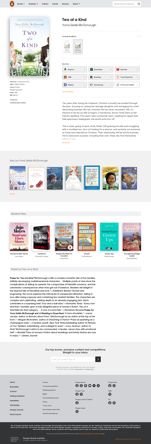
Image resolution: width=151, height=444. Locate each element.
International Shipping (50, 413)
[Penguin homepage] (12, 4)
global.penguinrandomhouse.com (128, 439)
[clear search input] (139, 4)
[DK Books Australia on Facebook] (109, 402)
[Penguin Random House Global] (16, 439)
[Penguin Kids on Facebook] (109, 385)
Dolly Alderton (87, 256)
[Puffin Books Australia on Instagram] (109, 394)
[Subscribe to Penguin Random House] (98, 359)
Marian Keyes (109, 256)
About (12, 382)
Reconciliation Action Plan (51, 409)
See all (12, 194)
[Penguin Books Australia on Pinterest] (85, 385)
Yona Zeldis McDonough (79, 25)
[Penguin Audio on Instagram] (77, 411)
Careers (45, 382)
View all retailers (67, 91)
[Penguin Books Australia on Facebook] (77, 385)
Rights (45, 394)
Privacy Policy (90, 369)
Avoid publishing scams (51, 398)
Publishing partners (49, 390)
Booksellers (14, 387)
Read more (66, 142)
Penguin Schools (16, 410)
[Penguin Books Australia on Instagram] (81, 385)
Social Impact (15, 414)
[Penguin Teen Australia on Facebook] (77, 394)
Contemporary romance (18, 102)
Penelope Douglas (41, 256)
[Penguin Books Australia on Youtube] (89, 385)
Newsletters (14, 401)
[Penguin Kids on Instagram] (114, 385)
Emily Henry (64, 258)
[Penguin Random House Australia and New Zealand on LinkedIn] (94, 385)
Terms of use (47, 405)
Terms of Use (79, 369)
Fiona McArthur (132, 258)
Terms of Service (95, 434)
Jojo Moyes (19, 256)
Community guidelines (50, 386)
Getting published (17, 396)
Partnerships (15, 405)
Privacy (45, 402)
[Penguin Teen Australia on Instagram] (81, 394)
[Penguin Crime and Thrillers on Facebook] (77, 402)
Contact (13, 391)
